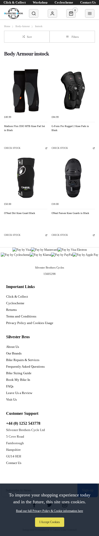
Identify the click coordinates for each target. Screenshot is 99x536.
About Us (12, 347)
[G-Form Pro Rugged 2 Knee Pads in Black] (73, 91)
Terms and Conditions (21, 316)
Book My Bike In (18, 380)
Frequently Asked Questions (25, 366)
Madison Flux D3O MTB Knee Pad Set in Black (24, 128)
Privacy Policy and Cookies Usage (29, 323)
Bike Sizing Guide (18, 373)
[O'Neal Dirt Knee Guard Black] (25, 178)
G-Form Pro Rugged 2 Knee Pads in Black (70, 128)
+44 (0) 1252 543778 (23, 423)
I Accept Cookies (49, 522)
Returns (11, 310)
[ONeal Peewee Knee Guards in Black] (73, 178)
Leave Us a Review (19, 393)
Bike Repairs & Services (22, 360)
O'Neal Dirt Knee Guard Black (19, 213)
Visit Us (11, 399)
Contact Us (13, 463)
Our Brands (14, 353)
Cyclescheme (15, 303)
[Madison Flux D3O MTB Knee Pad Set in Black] (25, 91)
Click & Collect (17, 296)
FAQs (9, 386)
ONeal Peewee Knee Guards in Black (70, 213)
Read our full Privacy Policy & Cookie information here (49, 510)
